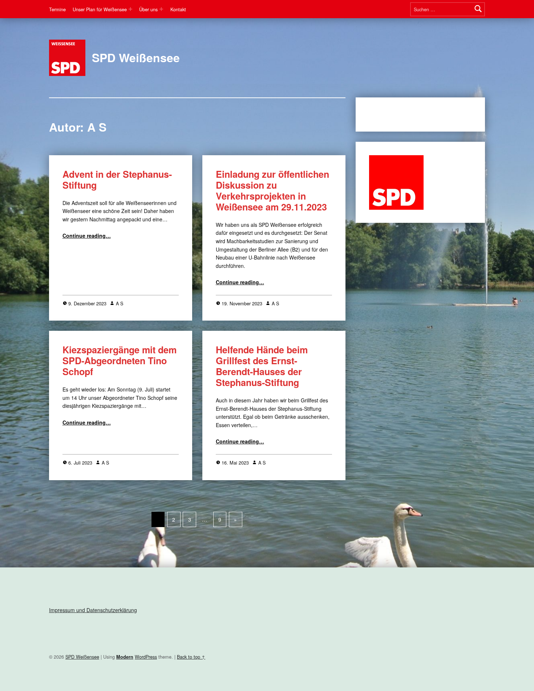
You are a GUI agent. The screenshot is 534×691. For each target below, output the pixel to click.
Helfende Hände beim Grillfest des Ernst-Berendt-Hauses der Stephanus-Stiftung (262, 366)
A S (119, 303)
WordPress (146, 656)
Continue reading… (86, 235)
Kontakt (178, 9)
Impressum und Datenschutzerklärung (93, 610)
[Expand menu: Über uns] (161, 9)
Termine (57, 9)
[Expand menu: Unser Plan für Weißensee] (130, 9)
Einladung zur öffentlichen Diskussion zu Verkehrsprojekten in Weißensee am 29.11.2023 (272, 190)
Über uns (148, 9)
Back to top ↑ (191, 656)
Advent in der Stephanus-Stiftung (117, 180)
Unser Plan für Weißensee (100, 9)
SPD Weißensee (136, 57)
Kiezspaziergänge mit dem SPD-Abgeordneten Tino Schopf (119, 360)
